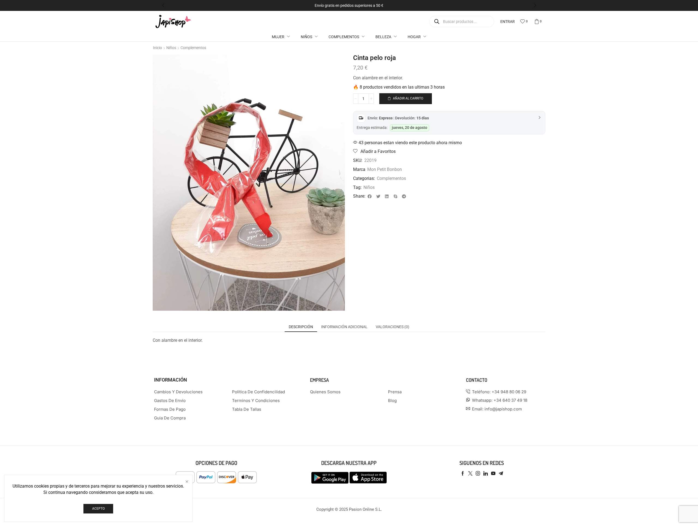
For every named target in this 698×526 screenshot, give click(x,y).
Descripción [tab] (301, 327)
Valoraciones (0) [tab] (392, 327)
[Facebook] (463, 473)
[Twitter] (470, 473)
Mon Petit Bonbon (384, 169)
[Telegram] (501, 473)
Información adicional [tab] (344, 327)
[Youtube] (493, 473)
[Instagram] (478, 473)
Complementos (193, 48)
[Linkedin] (485, 473)
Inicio (157, 48)
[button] (163, 5)
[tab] (301, 327)
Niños (171, 48)
